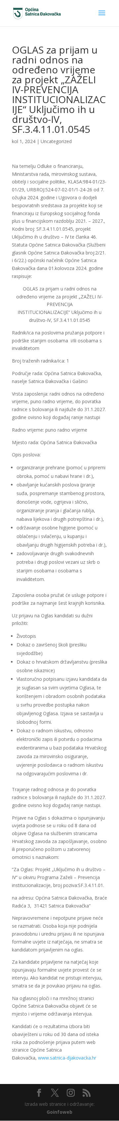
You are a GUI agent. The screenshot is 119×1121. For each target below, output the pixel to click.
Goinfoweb (59, 1112)
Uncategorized (56, 141)
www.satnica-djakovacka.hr (67, 1058)
